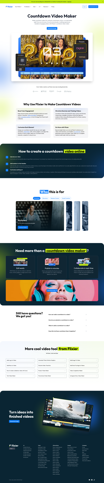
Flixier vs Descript (56, 454)
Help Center (84, 450)
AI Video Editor (26, 452)
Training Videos (70, 448)
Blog (83, 452)
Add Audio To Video (42, 448)
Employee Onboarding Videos (73, 457)
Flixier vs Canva (56, 450)
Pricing (52, 6)
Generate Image (52, 28)
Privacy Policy (84, 459)
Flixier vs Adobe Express (57, 447)
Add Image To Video (42, 447)
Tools (39, 445)
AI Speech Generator (27, 450)
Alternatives (56, 445)
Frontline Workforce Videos (72, 464)
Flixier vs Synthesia (56, 457)
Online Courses (70, 452)
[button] (18, 6)
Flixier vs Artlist (56, 469)
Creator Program (85, 457)
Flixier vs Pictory (56, 467)
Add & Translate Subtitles (72, 454)
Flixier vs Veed (55, 459)
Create (69, 445)
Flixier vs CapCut (56, 452)
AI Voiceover (25, 457)
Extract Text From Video (42, 467)
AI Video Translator (27, 455)
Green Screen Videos (42, 464)
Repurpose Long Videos (72, 455)
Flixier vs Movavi (56, 472)
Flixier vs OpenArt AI (56, 465)
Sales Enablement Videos (72, 462)
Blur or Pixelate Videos (42, 457)
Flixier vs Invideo (56, 462)
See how (69, 1)
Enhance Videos (41, 455)
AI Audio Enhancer (26, 447)
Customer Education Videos (72, 459)
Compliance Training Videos (72, 460)
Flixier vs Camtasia (56, 448)
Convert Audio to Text (42, 462)
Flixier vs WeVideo (56, 474)
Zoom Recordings (41, 465)
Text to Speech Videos (42, 454)
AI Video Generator (27, 454)
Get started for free (93, 6)
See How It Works (23, 227)
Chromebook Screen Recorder (44, 460)
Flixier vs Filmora (56, 455)
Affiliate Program (85, 455)
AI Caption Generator (27, 448)
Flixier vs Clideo (56, 460)
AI (23, 445)
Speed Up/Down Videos (42, 459)
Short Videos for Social (71, 447)
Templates (84, 454)
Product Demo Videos (71, 450)
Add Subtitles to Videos (42, 450)
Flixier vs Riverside (56, 464)
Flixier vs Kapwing (56, 470)
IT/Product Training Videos (72, 465)
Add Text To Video (41, 452)
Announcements (85, 448)
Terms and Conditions (86, 460)
